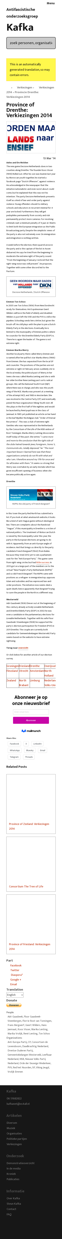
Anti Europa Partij (17, 1042)
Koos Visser (24, 1029)
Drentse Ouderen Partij (20, 1051)
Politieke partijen (17, 1139)
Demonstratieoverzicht (20, 1163)
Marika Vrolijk (15, 1034)
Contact (11, 1209)
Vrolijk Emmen (15, 1072)
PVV (10, 1067)
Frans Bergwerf (16, 1025)
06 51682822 (14, 1098)
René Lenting (30, 1034)
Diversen (12, 1123)
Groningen (13, 666)
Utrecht (23, 671)
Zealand (11, 680)
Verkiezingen (24, 87)
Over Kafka (13, 1198)
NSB (22, 1059)
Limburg (35, 680)
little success (42, 562)
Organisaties (14, 1133)
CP (29, 1042)
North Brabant (23, 683)
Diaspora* (16, 975)
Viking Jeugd (42, 1067)
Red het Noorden (22, 1067)
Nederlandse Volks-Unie (51, 683)
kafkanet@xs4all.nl (18, 1104)
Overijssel (50, 666)
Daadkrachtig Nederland (35, 1046)
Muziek (11, 1128)
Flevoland (12, 671)
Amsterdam (37, 671)
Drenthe (35, 666)
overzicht (23, 648)
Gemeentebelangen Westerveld (24, 1055)
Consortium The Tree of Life (26, 886)
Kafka (20, 27)
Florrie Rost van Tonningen (36, 1021)
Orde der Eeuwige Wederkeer (35, 1063)
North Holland (48, 673)
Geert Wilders (32, 1025)
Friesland (24, 666)
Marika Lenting (39, 1029)
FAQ (9, 1214)
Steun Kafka (14, 1203)
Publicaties (13, 1179)
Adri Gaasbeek (15, 1017)
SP (33, 1067)
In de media (14, 1168)
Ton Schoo (44, 1034)
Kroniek (11, 1174)
